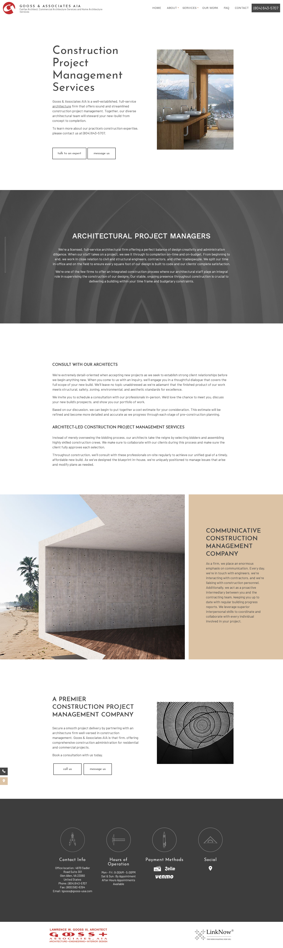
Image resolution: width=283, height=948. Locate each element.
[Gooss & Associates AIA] (9, 7)
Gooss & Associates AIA (50, 6)
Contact (242, 8)
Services (190, 8)
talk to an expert (69, 153)
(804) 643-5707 (266, 8)
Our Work (210, 8)
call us (67, 769)
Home (156, 8)
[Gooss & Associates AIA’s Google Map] (4, 781)
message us (102, 153)
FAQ (226, 8)
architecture (61, 106)
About (172, 8)
